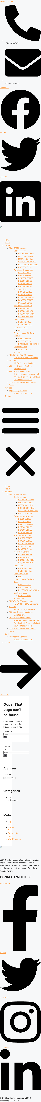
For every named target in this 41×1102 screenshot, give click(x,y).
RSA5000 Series (25, 303)
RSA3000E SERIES (26, 297)
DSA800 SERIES (25, 294)
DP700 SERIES (24, 341)
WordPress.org (14, 839)
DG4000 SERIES (25, 284)
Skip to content (6, 1)
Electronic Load (20, 347)
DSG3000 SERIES (25, 311)
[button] (20, 441)
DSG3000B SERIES (26, 314)
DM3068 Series (25, 325)
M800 (20, 330)
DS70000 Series (25, 267)
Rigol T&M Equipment (18, 248)
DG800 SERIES (24, 273)
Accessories (19, 352)
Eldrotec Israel (20, 368)
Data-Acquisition (21, 327)
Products (8, 245)
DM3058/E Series (25, 322)
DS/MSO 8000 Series (27, 262)
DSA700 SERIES (25, 292)
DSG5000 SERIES (25, 316)
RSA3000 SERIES (25, 300)
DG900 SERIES (24, 275)
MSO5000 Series (25, 256)
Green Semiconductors (23, 393)
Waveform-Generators (23, 270)
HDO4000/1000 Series (28, 264)
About (7, 242)
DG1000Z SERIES (25, 278)
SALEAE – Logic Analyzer (25, 363)
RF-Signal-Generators (23, 305)
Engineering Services (18, 390)
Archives (7, 775)
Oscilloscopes (20, 251)
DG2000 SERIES (25, 281)
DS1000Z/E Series (26, 253)
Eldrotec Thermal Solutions (20, 366)
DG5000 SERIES (25, 286)
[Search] (5, 737)
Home (7, 240)
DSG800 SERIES (25, 308)
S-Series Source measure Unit (26, 374)
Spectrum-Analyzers (22, 289)
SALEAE (12, 360)
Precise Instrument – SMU (20, 371)
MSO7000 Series (25, 259)
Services (8, 388)
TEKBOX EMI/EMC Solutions (21, 355)
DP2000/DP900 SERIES (28, 344)
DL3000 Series (24, 349)
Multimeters (19, 319)
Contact (8, 396)
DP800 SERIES (24, 338)
